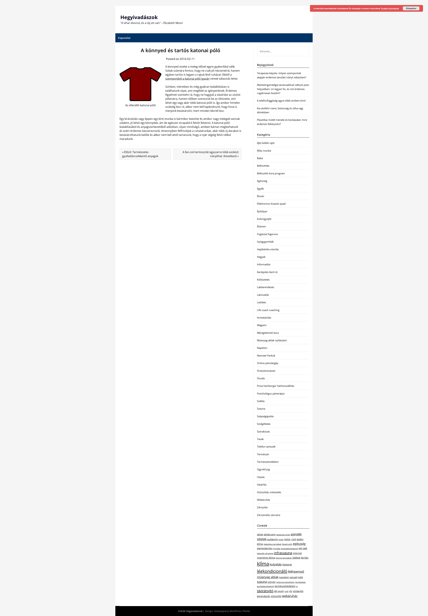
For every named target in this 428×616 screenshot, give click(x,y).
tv (297, 586)
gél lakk (303, 548)
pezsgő (293, 577)
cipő (293, 539)
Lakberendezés (265, 287)
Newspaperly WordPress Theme (232, 611)
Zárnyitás (262, 507)
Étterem (261, 226)
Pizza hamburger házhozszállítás (275, 385)
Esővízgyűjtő (264, 219)
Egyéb (260, 188)
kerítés (304, 557)
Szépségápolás (265, 416)
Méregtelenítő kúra (268, 332)
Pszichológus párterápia (270, 393)
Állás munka (264, 150)
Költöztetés (263, 279)
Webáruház (263, 499)
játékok (296, 557)
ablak (260, 534)
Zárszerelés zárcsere (268, 515)
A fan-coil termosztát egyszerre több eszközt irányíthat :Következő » (211, 154)
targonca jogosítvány (285, 582)
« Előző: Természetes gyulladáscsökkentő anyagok (140, 154)
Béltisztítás (263, 165)
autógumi (272, 539)
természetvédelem (285, 586)
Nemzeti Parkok (266, 355)
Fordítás (276, 548)
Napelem (262, 347)
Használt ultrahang (265, 553)
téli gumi (279, 591)
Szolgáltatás (264, 423)
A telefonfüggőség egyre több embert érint (281, 100)
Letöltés (261, 302)
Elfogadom (411, 8)
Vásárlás (261, 484)
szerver (272, 582)
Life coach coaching (268, 310)
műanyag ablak (267, 577)
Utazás (261, 477)
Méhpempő (296, 571)
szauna (262, 582)
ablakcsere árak (283, 535)
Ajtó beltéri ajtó (266, 143)
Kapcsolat (124, 37)
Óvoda (261, 378)
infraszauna (283, 553)
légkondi (287, 564)
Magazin (261, 325)
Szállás (261, 401)
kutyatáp (276, 564)
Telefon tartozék (266, 446)
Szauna (261, 408)
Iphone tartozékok (284, 558)
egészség (299, 544)
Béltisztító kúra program (271, 173)
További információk (390, 8)
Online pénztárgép (267, 363)
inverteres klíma (266, 557)
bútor (287, 539)
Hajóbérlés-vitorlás (268, 249)
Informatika (263, 264)
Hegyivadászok (139, 17)
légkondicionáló (272, 571)
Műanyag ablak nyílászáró (272, 340)
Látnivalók (263, 294)
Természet (263, 454)
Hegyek (261, 256)
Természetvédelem (268, 461)
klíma (263, 563)
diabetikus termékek (272, 544)
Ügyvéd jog (263, 469)
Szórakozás (263, 431)
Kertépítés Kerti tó (267, 272)
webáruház (289, 596)
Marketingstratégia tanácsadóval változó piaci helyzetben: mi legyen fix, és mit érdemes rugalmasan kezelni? (283, 89)
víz (290, 591)
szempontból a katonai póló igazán (187, 78)
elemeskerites (265, 548)
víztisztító (276, 596)
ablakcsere (270, 534)
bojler (281, 539)
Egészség (262, 181)
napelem (284, 577)
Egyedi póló (287, 544)
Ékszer (260, 196)
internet (297, 553)
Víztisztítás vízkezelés (269, 492)
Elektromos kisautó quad (271, 203)
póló (300, 577)
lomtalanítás (264, 317)
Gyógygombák (265, 241)
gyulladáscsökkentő (289, 548)
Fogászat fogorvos (267, 234)
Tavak (260, 439)
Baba (260, 158)
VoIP (287, 591)
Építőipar (262, 211)
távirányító (265, 591)
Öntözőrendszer (266, 370)
